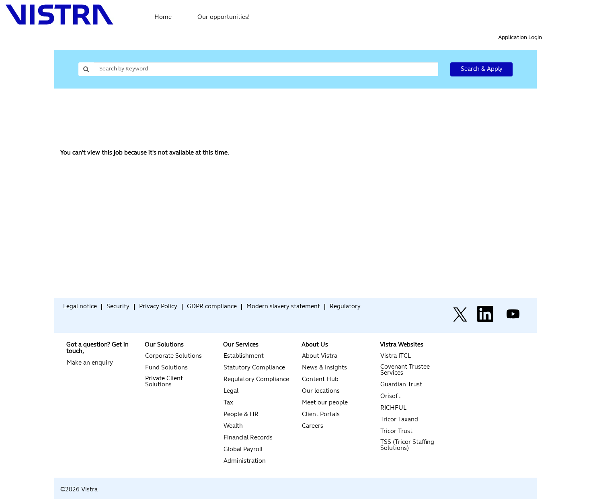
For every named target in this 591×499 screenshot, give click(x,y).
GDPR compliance (212, 307)
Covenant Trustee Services (405, 370)
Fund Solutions (166, 368)
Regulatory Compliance (256, 380)
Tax (228, 403)
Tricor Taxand (399, 420)
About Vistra (319, 356)
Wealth (233, 426)
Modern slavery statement (283, 307)
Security (118, 307)
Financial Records (248, 438)
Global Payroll (243, 450)
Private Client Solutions (164, 382)
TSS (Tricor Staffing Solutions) (407, 445)
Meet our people (325, 403)
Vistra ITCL (395, 356)
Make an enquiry (90, 363)
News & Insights (324, 368)
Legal (231, 391)
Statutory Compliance (254, 368)
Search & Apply (482, 69)
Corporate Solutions (173, 356)
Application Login (520, 38)
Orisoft (390, 397)
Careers (312, 426)
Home (163, 17)
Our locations (321, 391)
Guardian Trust (401, 385)
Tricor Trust (396, 432)
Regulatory (345, 307)
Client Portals (321, 415)
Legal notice (80, 307)
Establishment (244, 356)
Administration (245, 461)
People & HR (241, 415)
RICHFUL (393, 408)
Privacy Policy (158, 307)
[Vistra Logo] (59, 14)
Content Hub (320, 380)
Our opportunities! (223, 17)
